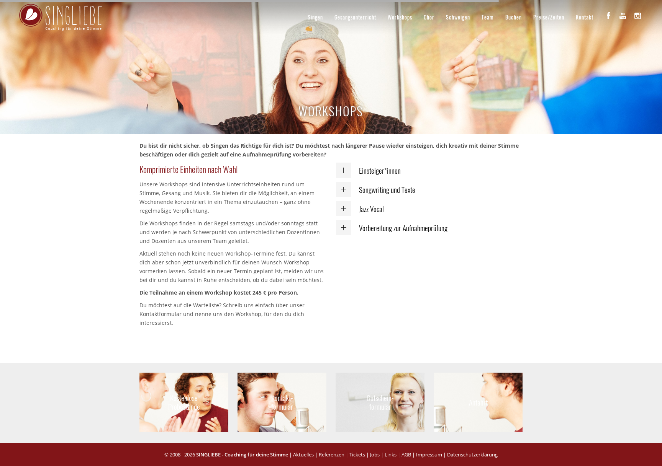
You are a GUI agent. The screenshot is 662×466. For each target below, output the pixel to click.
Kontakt (584, 17)
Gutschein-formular (380, 402)
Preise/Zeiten (548, 17)
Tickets (357, 454)
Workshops (400, 17)
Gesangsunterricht (355, 17)
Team (488, 17)
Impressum (429, 454)
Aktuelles (303, 454)
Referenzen (331, 454)
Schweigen (458, 17)
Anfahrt (478, 402)
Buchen (513, 17)
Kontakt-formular (282, 402)
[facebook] (608, 15)
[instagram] (637, 15)
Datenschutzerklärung (472, 454)
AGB (406, 454)
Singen (315, 17)
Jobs (375, 454)
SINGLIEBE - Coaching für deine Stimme (242, 454)
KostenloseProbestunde (184, 402)
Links (391, 454)
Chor (429, 17)
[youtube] (623, 15)
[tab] (429, 170)
